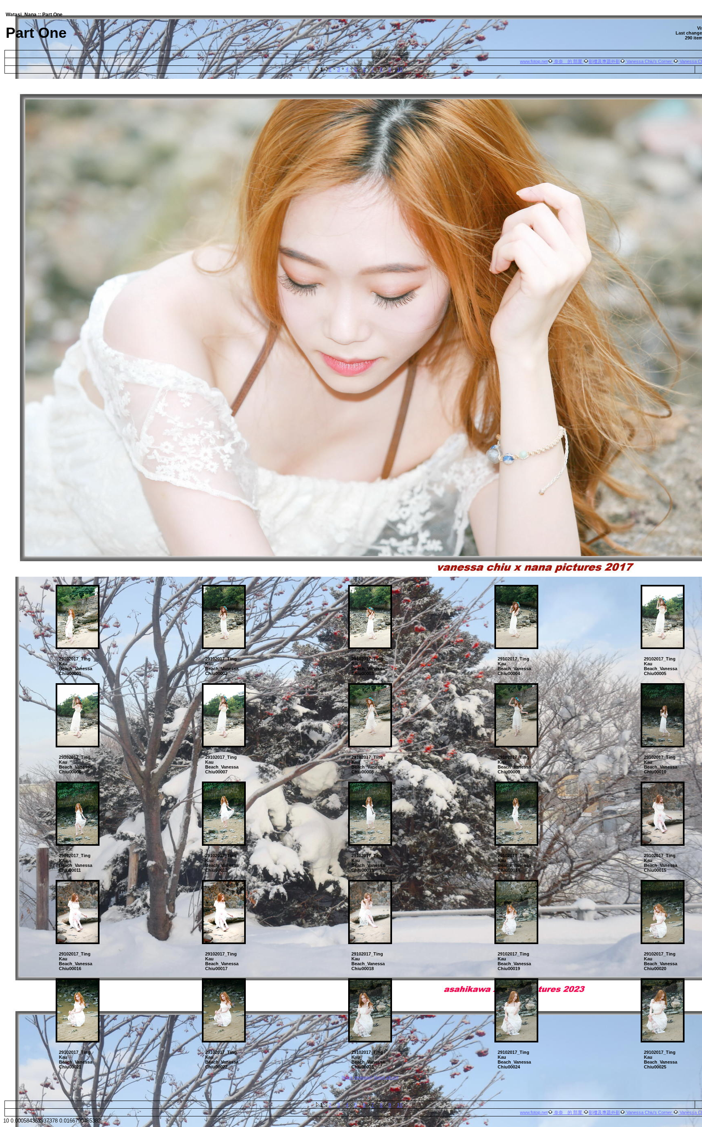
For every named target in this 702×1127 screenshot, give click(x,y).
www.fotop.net (534, 61)
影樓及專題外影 (604, 61)
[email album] (386, 1077)
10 (400, 69)
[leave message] (357, 1077)
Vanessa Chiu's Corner (649, 61)
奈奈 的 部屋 (568, 61)
